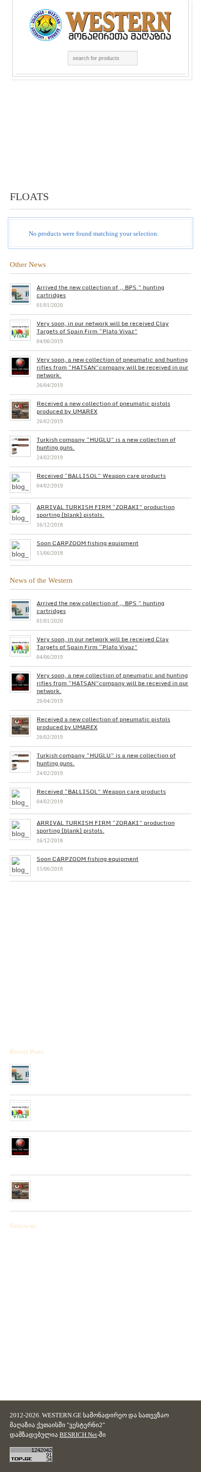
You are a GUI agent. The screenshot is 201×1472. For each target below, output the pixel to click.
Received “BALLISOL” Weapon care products (101, 476)
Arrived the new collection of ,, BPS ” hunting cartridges (100, 291)
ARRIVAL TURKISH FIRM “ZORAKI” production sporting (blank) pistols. (106, 511)
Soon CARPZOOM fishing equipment (88, 543)
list (177, 199)
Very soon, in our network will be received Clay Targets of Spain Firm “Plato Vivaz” (103, 327)
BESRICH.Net (78, 1434)
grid (160, 199)
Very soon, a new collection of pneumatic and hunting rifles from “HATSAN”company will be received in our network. (112, 367)
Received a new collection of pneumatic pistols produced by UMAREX (103, 407)
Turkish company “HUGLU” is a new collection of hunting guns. (106, 443)
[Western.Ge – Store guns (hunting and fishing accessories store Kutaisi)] (100, 20)
